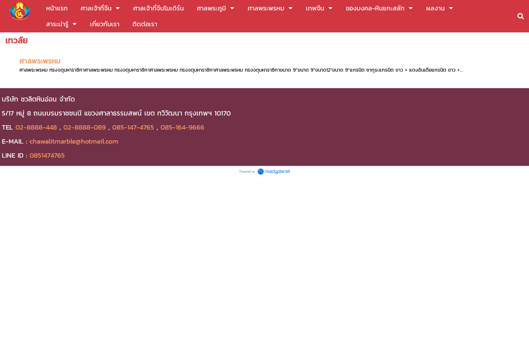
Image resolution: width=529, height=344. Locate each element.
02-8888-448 (36, 127)
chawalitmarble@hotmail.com (74, 141)
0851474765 (47, 155)
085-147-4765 (133, 127)
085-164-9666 (182, 127)
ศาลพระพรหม (39, 60)
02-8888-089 (84, 127)
